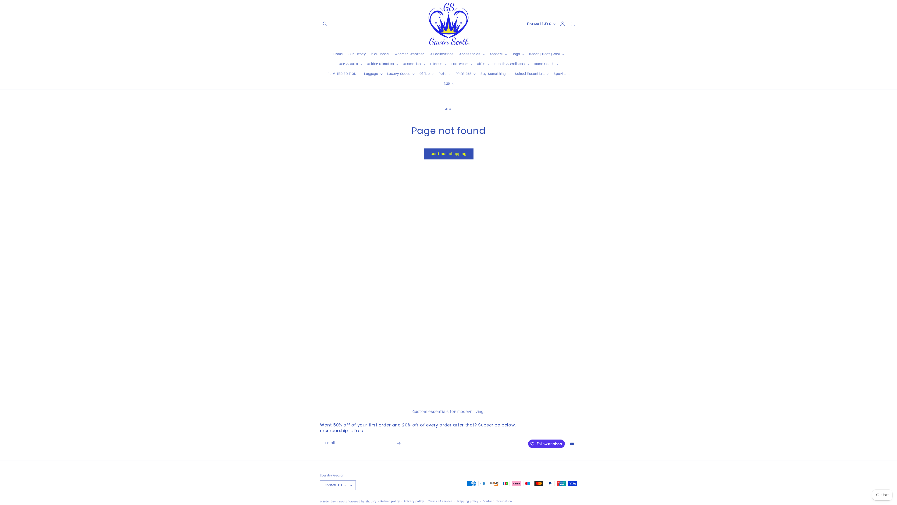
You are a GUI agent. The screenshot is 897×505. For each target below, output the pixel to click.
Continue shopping (448, 154)
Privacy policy (414, 501)
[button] (325, 24)
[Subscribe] (399, 443)
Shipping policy (468, 501)
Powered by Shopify (362, 501)
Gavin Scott (339, 501)
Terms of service (440, 501)
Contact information (497, 501)
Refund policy (390, 501)
